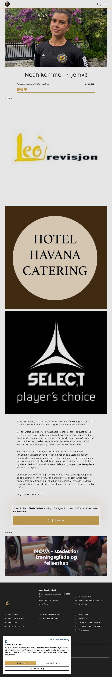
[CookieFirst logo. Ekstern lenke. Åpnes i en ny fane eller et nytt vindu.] (6, 641)
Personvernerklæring (59, 639)
